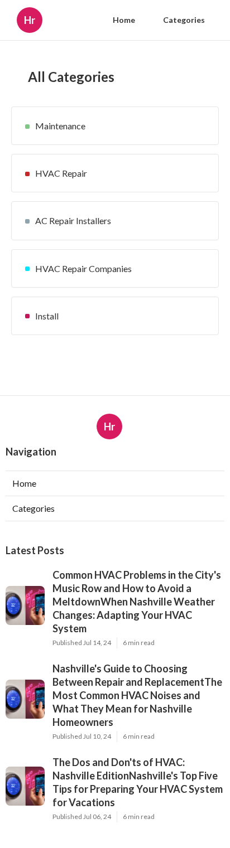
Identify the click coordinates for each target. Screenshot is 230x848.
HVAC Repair (61, 173)
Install (47, 316)
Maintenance (60, 125)
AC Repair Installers (73, 220)
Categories (184, 20)
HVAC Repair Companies (83, 268)
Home (124, 20)
